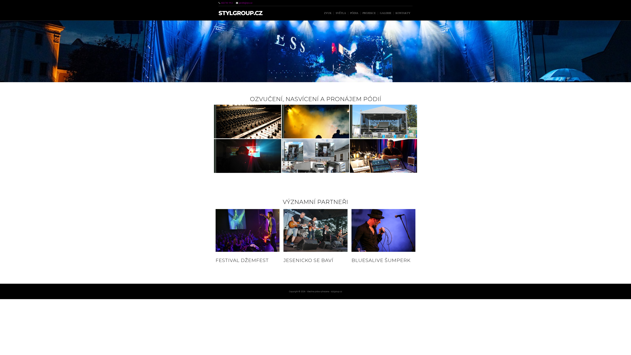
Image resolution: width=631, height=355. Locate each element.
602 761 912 (227, 3)
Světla (341, 13)
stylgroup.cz (241, 13)
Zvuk (328, 13)
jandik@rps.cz (245, 3)
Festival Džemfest (242, 260)
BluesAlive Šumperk (380, 260)
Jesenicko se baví (308, 260)
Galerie (385, 13)
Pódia (354, 13)
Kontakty (403, 13)
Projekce (369, 13)
